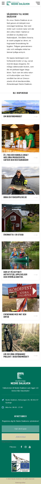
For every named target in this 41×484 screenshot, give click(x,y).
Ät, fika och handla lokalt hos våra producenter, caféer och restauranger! (16, 157)
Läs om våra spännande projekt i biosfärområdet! (16, 356)
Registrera (20, 436)
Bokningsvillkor (20, 482)
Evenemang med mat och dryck (15, 316)
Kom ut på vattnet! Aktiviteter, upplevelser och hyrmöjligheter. (15, 274)
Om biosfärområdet (13, 116)
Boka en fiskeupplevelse (15, 197)
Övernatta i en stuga (14, 235)
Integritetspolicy (7, 442)
